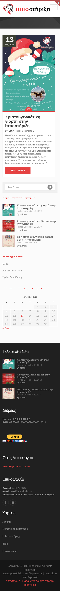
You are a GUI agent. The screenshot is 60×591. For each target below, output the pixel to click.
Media (5, 264)
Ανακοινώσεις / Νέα (12, 270)
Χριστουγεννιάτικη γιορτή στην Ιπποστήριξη (22, 121)
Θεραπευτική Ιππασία (15, 529)
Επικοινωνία (9, 551)
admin (11, 131)
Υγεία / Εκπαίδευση (12, 277)
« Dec (6, 328)
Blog (5, 543)
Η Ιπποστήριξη (11, 536)
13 (22, 315)
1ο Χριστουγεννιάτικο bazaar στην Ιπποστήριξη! (35, 238)
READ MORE (17, 170)
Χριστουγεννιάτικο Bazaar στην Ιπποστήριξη (33, 375)
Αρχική (6, 521)
